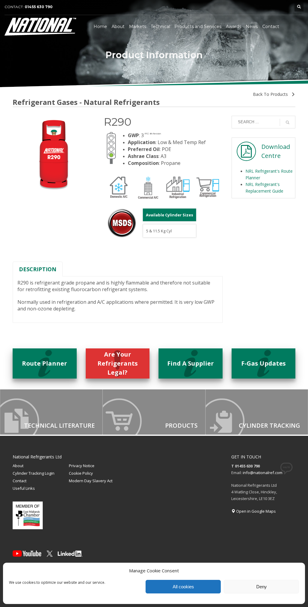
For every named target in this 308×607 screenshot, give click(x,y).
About (18, 465)
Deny (261, 586)
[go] (287, 122)
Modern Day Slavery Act (90, 480)
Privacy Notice (81, 465)
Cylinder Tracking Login (33, 473)
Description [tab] (37, 269)
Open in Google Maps (255, 511)
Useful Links (24, 488)
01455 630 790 (39, 7)
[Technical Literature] (51, 412)
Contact (19, 480)
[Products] (154, 412)
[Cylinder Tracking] (257, 412)
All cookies (183, 586)
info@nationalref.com (262, 472)
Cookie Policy (81, 473)
